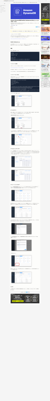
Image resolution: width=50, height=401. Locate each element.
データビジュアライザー (3, 10)
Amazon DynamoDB (13, 25)
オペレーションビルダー (3, 11)
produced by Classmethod (11, 0)
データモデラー (2, 9)
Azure (25, 2)
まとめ (1, 12)
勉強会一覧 (45, 86)
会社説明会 (30, 2)
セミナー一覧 (45, 82)
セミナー (28, 2)
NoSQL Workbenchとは (3, 5)
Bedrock (20, 2)
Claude (18, 2)
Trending (14, 2)
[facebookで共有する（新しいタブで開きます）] (27, 292)
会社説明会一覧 (45, 84)
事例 (34, 2)
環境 (0, 6)
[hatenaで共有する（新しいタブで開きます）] (26, 292)
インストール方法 (2, 7)
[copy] (38, 52)
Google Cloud (23, 2)
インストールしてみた (2, 8)
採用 (36, 2)
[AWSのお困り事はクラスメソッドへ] (25, 298)
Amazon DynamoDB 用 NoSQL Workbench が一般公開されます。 (19, 38)
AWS (16, 2)
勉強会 (33, 2)
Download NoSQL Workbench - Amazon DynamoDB (17, 67)
